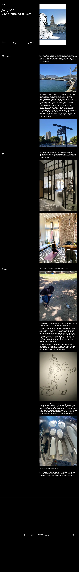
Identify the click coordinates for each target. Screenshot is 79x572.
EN (31, 534)
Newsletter (47, 535)
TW (14, 44)
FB (14, 42)
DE (24, 534)
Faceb (32, 535)
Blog (3, 4)
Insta (25, 535)
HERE (72, 113)
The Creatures (40, 534)
